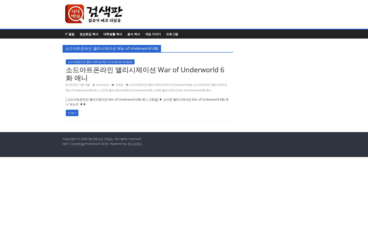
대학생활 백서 (113, 34)
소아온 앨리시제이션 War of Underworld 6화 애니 (182, 90)
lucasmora (103, 85)
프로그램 (172, 34)
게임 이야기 (153, 34)
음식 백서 (133, 34)
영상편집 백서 (89, 34)
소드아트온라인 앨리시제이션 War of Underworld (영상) (100, 62)
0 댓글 (119, 85)
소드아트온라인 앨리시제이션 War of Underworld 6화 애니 (145, 73)
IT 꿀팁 (70, 34)
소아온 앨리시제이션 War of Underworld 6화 (126, 90)
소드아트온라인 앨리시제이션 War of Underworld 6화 (160, 85)
